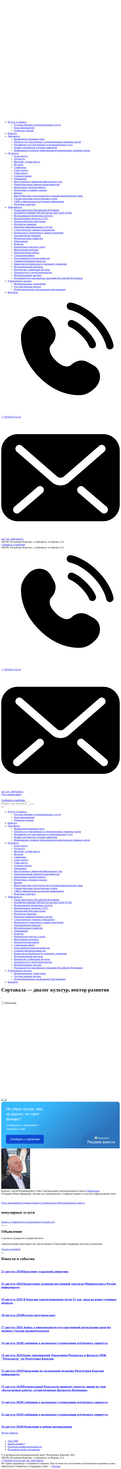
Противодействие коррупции (30, 221)
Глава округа (21, 173)
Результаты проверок (25, 224)
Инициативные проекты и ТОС (31, 218)
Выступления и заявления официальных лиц (38, 181)
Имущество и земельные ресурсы (32, 269)
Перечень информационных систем (33, 227)
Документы (14, 136)
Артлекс (56, 1466)
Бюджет (18, 193)
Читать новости (9, 1432)
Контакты (13, 292)
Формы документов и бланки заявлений (35, 147)
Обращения (20, 178)
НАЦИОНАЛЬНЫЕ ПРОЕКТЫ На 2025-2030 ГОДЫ (43, 212)
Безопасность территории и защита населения (38, 232)
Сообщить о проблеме (13, 544)
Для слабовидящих (11, 794)
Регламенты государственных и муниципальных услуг (43, 144)
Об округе (13, 153)
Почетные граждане (24, 204)
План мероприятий (24, 127)
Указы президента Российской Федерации (36, 210)
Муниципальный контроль (28, 266)
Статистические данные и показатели (34, 230)
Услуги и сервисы (17, 122)
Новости (12, 133)
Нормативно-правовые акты (29, 139)
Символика (20, 167)
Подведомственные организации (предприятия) (40, 289)
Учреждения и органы (20, 281)
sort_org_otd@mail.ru (32, 1460)
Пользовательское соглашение (24, 1449)
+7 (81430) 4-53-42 (11, 1460)
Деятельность (15, 207)
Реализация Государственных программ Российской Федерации (48, 278)
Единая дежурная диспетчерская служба (35, 198)
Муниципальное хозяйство (28, 238)
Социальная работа (24, 255)
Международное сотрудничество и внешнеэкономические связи (48, 195)
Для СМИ (13, 1441)
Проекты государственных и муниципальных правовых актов (47, 142)
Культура (18, 244)
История (18, 164)
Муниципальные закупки (27, 275)
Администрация (22, 176)
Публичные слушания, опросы (30, 190)
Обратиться (93, 1191)
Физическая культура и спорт (29, 247)
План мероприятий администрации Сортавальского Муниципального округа (43, 1203)
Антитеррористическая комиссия (32, 258)
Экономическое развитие (27, 235)
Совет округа (21, 170)
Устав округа (21, 156)
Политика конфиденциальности (25, 1446)
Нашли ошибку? (16, 1444)
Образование (21, 241)
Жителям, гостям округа (27, 161)
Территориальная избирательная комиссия (36, 184)
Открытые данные (24, 130)
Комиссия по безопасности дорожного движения (40, 264)
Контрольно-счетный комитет (30, 187)
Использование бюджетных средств (33, 215)
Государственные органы (27, 286)
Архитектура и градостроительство (33, 272)
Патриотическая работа (26, 252)
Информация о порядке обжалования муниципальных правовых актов (52, 150)
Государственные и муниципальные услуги (37, 124)
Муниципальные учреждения (30, 283)
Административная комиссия (30, 261)
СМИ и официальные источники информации (39, 201)
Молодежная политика (26, 249)
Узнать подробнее (10, 1249)
